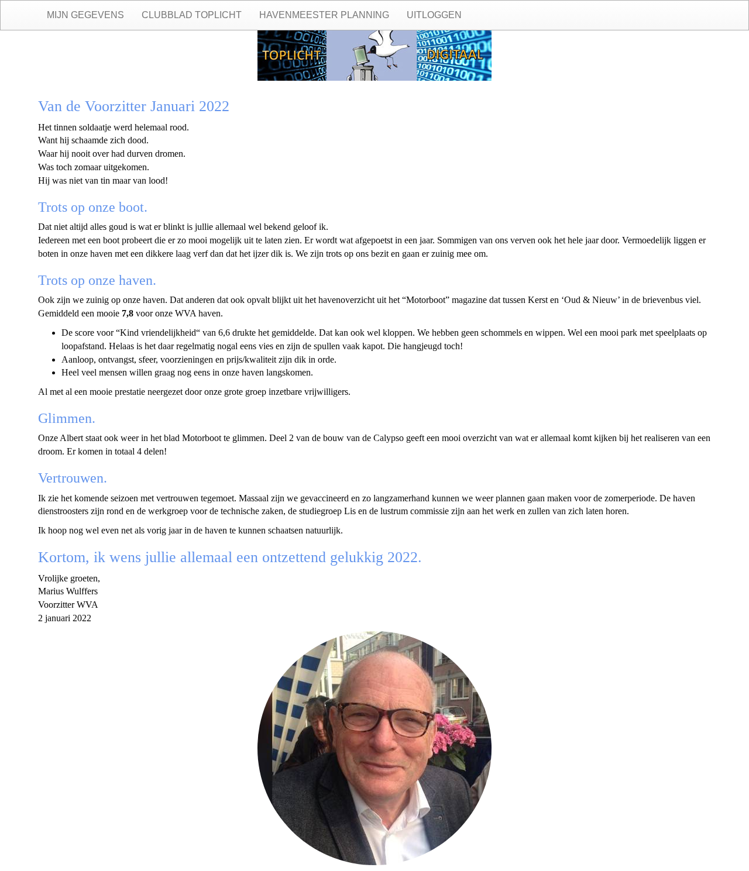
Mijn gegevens (85, 15)
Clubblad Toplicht (192, 15)
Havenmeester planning (324, 15)
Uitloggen (434, 15)
